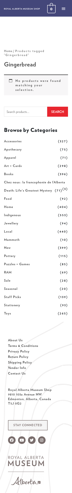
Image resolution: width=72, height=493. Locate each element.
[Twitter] (32, 440)
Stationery (12, 305)
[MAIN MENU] (63, 8)
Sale (7, 280)
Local (8, 231)
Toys (7, 313)
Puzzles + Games (17, 264)
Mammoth (12, 240)
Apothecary (13, 149)
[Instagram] (42, 440)
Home (8, 207)
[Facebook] (12, 440)
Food (8, 199)
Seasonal (11, 289)
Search (57, 112)
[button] (28, 425)
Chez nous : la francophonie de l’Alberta (34, 182)
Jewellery (11, 223)
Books (8, 174)
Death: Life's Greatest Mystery (28, 190)
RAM (8, 272)
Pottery (10, 256)
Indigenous (12, 215)
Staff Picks (12, 297)
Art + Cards (13, 166)
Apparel (10, 158)
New (7, 248)
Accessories (13, 141)
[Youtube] (22, 440)
